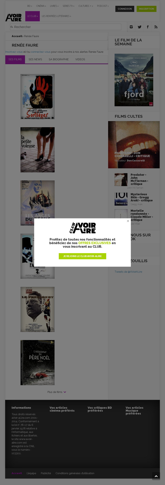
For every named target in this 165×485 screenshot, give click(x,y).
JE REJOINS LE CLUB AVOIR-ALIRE (82, 256)
